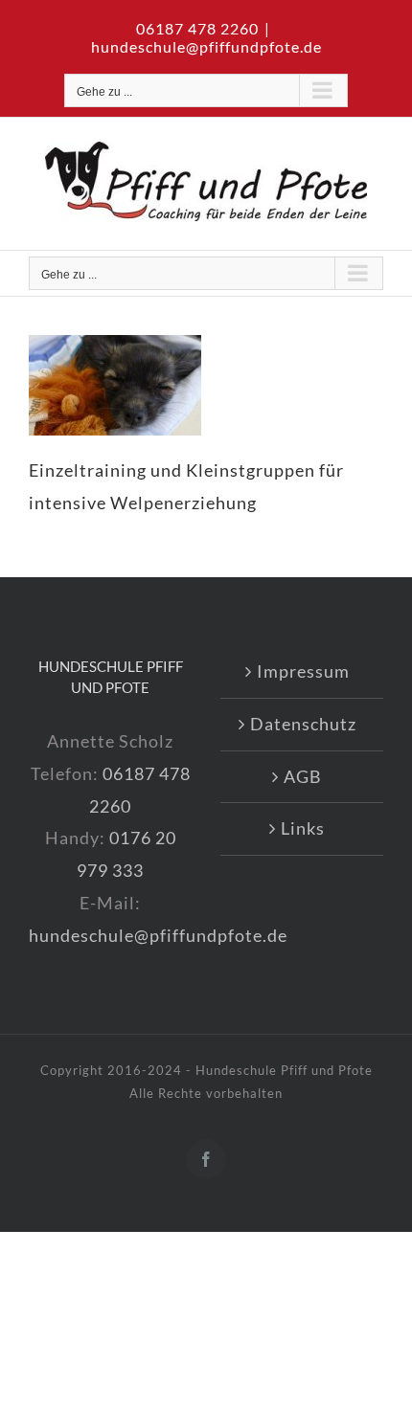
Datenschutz (303, 723)
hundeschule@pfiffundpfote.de (206, 46)
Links (303, 828)
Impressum (303, 671)
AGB (303, 776)
